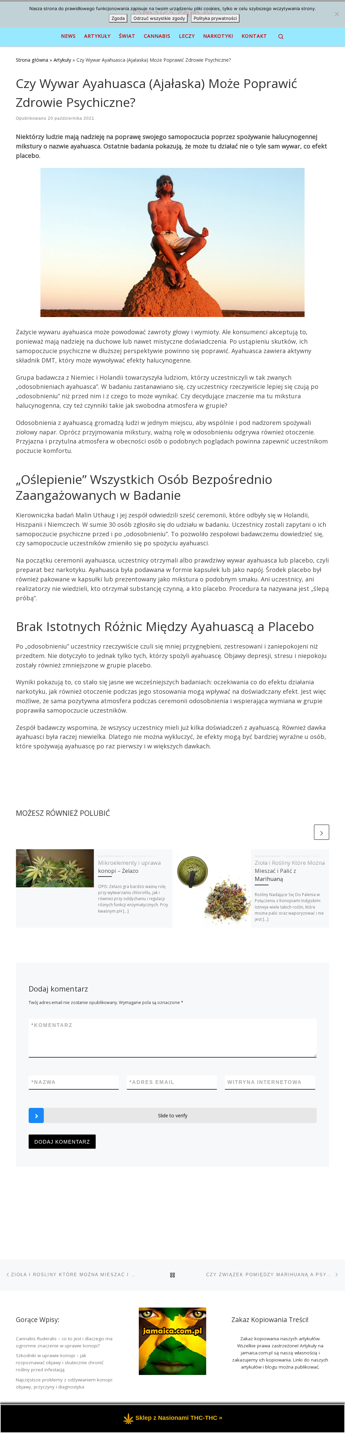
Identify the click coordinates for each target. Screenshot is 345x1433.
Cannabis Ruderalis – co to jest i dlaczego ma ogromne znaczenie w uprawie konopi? (64, 1342)
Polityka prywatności (215, 18)
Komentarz (51, 1025)
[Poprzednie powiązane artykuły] (305, 832)
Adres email (152, 1082)
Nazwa (43, 1082)
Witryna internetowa (264, 1082)
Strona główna (32, 60)
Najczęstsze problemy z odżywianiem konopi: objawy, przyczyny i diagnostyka (64, 1383)
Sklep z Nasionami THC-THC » (178, 1418)
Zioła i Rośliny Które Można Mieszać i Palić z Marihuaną (290, 871)
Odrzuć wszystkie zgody (159, 18)
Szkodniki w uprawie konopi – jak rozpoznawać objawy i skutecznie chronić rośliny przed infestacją (59, 1362)
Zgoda (118, 18)
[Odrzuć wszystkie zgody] (336, 13)
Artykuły (62, 60)
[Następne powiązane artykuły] (321, 832)
